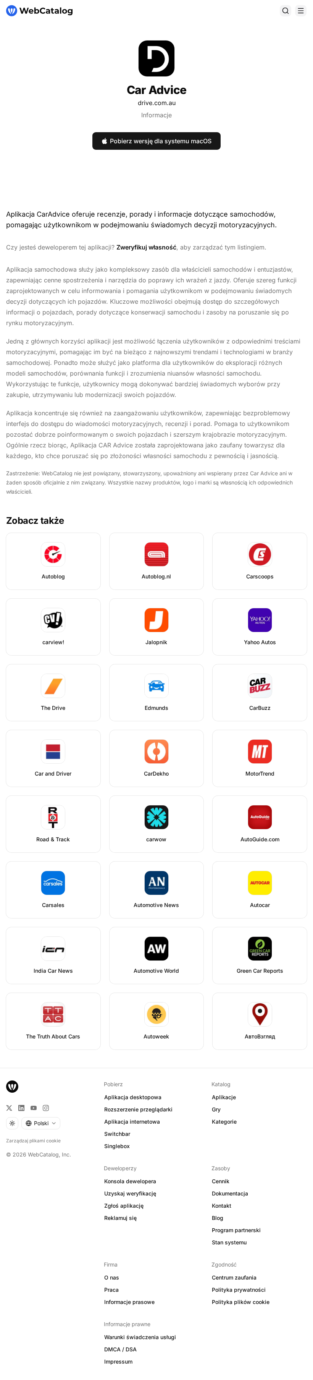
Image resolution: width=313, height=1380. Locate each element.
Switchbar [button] (117, 1134)
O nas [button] (111, 1277)
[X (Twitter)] (9, 1108)
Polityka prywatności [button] (239, 1289)
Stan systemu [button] (229, 1242)
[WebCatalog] (12, 1086)
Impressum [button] (118, 1361)
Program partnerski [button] (236, 1230)
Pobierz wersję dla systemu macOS (160, 141)
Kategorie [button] (224, 1121)
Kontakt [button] (221, 1205)
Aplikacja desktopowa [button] (132, 1097)
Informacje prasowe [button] (129, 1302)
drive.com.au (157, 103)
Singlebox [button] (117, 1146)
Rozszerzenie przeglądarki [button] (138, 1109)
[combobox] (40, 1123)
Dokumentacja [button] (230, 1193)
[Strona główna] (39, 11)
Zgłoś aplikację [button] (124, 1205)
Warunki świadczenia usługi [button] (140, 1337)
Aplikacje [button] (224, 1097)
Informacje (156, 115)
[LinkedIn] (21, 1108)
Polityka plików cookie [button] (240, 1302)
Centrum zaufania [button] (234, 1277)
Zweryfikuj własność (146, 247)
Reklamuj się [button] (120, 1218)
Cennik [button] (220, 1181)
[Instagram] (46, 1108)
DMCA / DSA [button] (120, 1349)
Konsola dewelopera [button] (130, 1181)
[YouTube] (34, 1108)
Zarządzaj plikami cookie (33, 1141)
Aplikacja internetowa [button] (132, 1121)
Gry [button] (216, 1109)
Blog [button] (217, 1218)
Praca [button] (111, 1289)
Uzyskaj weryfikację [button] (130, 1193)
